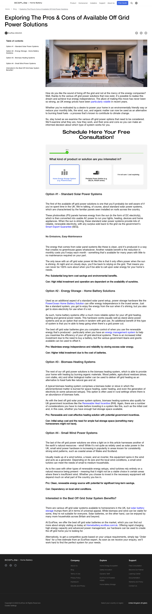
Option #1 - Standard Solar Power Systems (22, 46)
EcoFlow (22, 603)
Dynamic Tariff (105, 574)
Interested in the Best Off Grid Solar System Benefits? (22, 69)
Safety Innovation (106, 570)
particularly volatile (101, 101)
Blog (15, 9)
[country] (136, 3)
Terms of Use (75, 574)
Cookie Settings (11, 606)
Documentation (134, 578)
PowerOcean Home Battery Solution (65, 303)
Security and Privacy (78, 586)
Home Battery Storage (108, 584)
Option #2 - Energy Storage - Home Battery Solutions (22, 52)
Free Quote (122, 3)
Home (7, 9)
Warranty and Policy (136, 582)
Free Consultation (135, 566)
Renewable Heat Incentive (96, 403)
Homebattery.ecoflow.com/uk (102, 525)
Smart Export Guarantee (58, 226)
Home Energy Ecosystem (109, 566)
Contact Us (133, 586)
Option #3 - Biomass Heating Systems (20, 58)
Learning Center (134, 574)
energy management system (120, 332)
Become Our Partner (136, 570)
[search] (131, 3)
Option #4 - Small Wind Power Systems (21, 63)
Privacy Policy (75, 578)
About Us (74, 566)
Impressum (75, 582)
